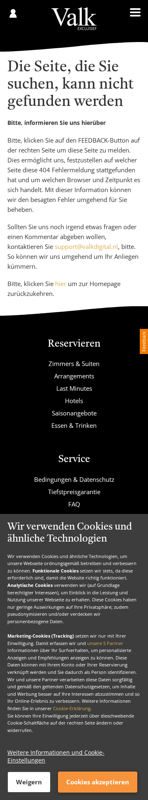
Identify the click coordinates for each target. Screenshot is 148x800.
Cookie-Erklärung (71, 708)
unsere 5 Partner (105, 643)
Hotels (74, 400)
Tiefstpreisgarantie (74, 492)
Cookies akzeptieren (97, 782)
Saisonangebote (74, 413)
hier (60, 283)
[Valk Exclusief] (73, 18)
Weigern (29, 782)
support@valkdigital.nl (86, 246)
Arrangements (74, 376)
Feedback (144, 341)
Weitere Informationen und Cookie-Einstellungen (55, 756)
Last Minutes (74, 388)
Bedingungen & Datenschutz (74, 479)
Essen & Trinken (74, 425)
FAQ (74, 504)
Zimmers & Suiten (74, 363)
